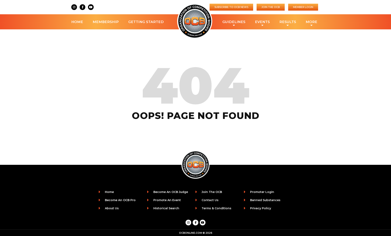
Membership (106, 22)
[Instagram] (74, 7)
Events (262, 22)
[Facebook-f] (82, 7)
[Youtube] (91, 7)
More (311, 22)
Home (77, 22)
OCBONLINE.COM (190, 232)
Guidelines (233, 22)
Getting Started (146, 22)
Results (287, 22)
